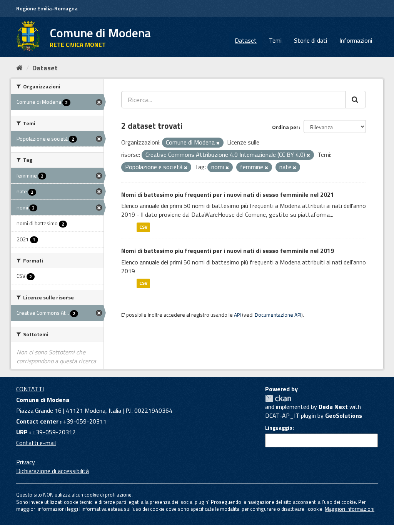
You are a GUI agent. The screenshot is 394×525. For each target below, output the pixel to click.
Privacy (25, 462)
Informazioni (355, 40)
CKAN (278, 398)
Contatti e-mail (36, 442)
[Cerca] (355, 99)
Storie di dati (310, 40)
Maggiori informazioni (349, 509)
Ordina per (285, 127)
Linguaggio (278, 428)
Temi (275, 40)
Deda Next (333, 406)
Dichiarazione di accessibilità (52, 470)
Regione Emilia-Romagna (47, 8)
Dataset (246, 40)
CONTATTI (30, 389)
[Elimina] (218, 143)
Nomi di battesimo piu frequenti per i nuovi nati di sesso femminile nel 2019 (227, 250)
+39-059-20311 (84, 421)
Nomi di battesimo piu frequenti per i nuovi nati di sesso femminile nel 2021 (227, 194)
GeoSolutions (343, 415)
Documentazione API (278, 315)
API (237, 315)
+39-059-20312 (53, 432)
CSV (143, 227)
